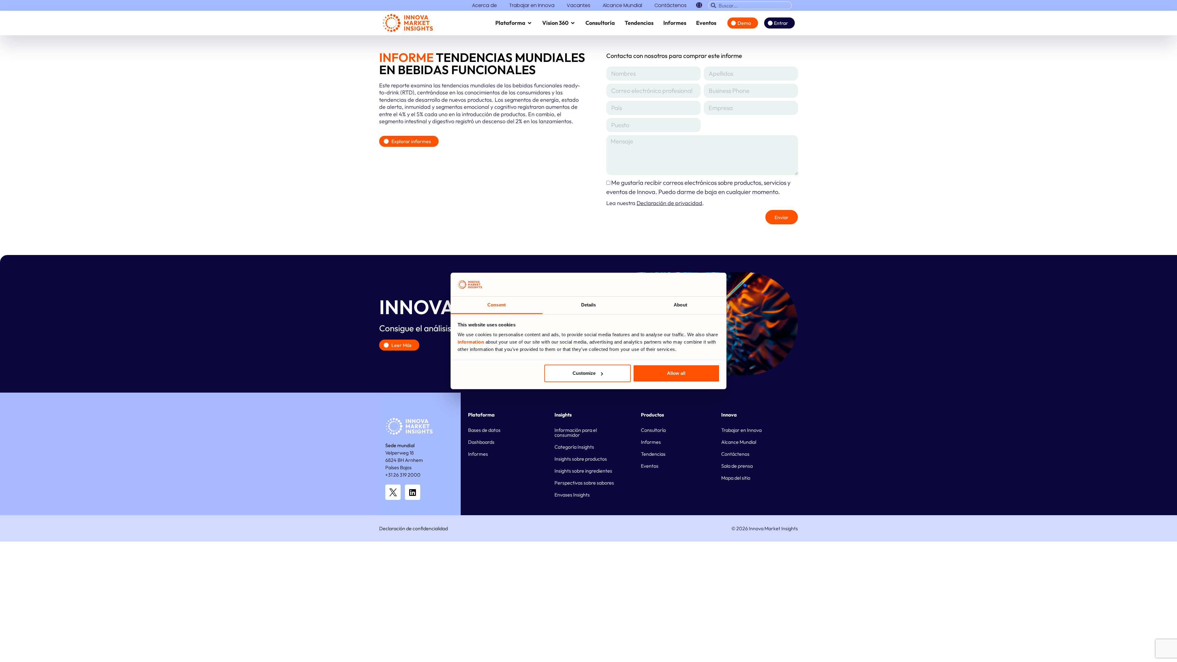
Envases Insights (572, 495)
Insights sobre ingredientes (583, 471)
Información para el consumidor (575, 432)
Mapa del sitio (735, 478)
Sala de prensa (737, 466)
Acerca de (484, 5)
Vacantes (578, 5)
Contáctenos (670, 5)
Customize (584, 373)
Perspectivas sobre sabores (584, 483)
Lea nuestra (654, 203)
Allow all (676, 373)
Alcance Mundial (622, 5)
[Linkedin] (412, 492)
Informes (478, 454)
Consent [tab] (496, 304)
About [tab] (680, 304)
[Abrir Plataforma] (529, 23)
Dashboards (481, 442)
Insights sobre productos (580, 459)
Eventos (649, 466)
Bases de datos (484, 430)
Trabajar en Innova (531, 5)
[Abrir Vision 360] (573, 23)
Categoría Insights (574, 447)
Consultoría (653, 430)
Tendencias (653, 454)
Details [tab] (588, 304)
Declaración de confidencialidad (413, 528)
